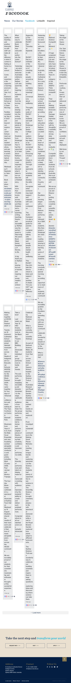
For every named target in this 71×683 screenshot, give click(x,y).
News (7, 20)
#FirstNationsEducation (41, 377)
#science (52, 241)
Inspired (51, 20)
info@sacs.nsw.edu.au (32, 668)
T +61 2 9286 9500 (31, 667)
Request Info (13, 645)
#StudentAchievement (52, 247)
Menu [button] (63, 6)
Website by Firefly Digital (59, 680)
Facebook (30, 20)
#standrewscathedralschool (52, 230)
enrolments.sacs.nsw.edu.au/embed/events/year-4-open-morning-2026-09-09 (7, 197)
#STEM (51, 243)
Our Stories (17, 20)
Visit (34, 645)
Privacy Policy (17, 680)
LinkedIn (41, 20)
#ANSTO (52, 239)
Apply (55, 645)
